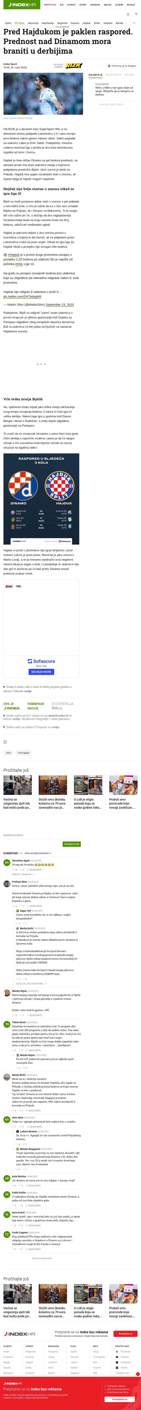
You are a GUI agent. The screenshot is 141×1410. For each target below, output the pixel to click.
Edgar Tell (25, 910)
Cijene (119, 5)
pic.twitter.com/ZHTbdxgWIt (22, 296)
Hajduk (86, 23)
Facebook (126, 1351)
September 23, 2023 (60, 304)
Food (50, 1367)
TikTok (124, 1367)
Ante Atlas (17, 1117)
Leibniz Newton (28, 1131)
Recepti (74, 1357)
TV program (99, 1357)
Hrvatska (8, 1357)
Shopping (53, 1351)
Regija (6, 1362)
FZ (7, 1234)
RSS (95, 1373)
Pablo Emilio (19, 1192)
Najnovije (33, 23)
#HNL (19, 264)
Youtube (125, 1357)
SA (7, 862)
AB (7, 1178)
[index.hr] (21, 4)
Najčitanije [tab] (114, 75)
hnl (8, 753)
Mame (51, 1373)
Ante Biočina (19, 1176)
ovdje (16, 719)
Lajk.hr (74, 1362)
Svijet (6, 1351)
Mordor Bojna (19, 991)
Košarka (108, 23)
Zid (61, 5)
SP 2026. (20, 23)
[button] (7, 784)
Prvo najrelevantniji (37, 853)
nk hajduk (23, 753)
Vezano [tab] (129, 75)
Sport (82, 5)
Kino (95, 1362)
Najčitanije (48, 23)
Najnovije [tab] (96, 75)
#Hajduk (13, 254)
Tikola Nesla (19, 1022)
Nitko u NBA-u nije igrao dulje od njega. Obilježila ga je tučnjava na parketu (114, 89)
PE (7, 1194)
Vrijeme (97, 1367)
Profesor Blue (19, 881)
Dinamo (75, 23)
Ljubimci (52, 1362)
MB (18, 1149)
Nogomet (62, 23)
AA (7, 1119)
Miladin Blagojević (30, 1149)
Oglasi (108, 5)
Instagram (126, 1362)
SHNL (97, 23)
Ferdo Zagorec (20, 1232)
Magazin (53, 1346)
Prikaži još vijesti (112, 104)
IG (7, 1214)
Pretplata (50, 5)
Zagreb (7, 1367)
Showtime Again (21, 860)
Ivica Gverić (18, 1212)
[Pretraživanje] (135, 14)
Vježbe (73, 1367)
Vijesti (71, 5)
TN (7, 1024)
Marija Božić (27, 928)
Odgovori (75, 1373)
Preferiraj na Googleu (124, 66)
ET (17, 911)
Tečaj (96, 1351)
